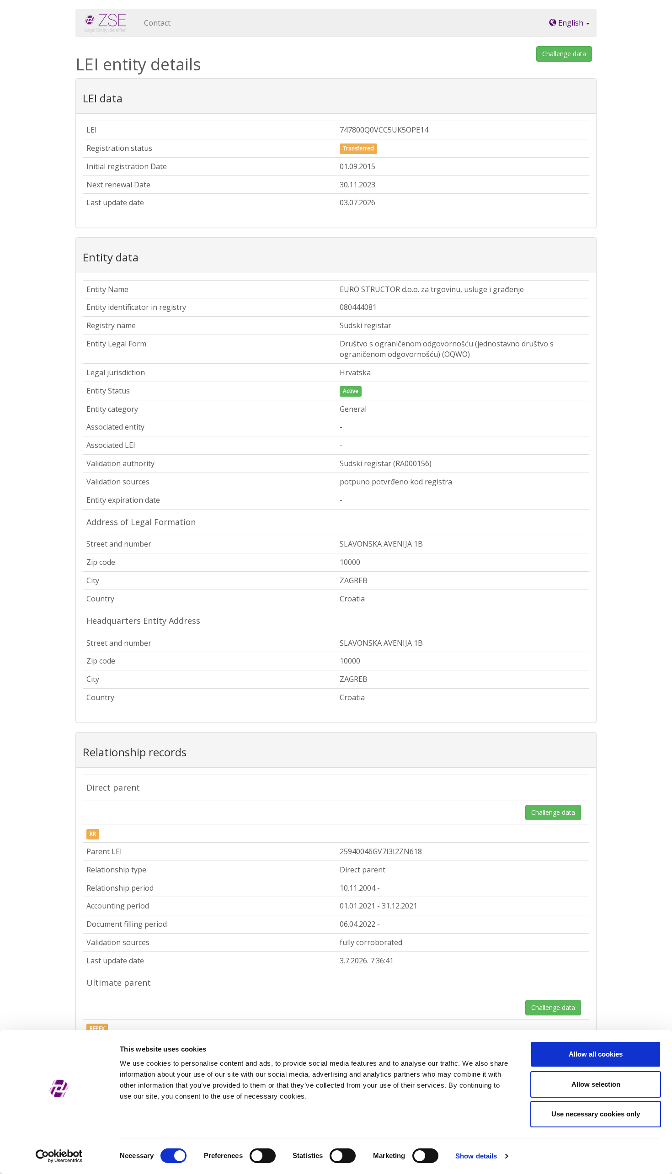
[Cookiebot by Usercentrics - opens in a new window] (59, 1156)
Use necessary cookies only (595, 1114)
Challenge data (564, 53)
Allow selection (595, 1084)
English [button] (570, 23)
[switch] (263, 1155)
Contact (157, 23)
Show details (476, 1156)
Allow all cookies (596, 1054)
